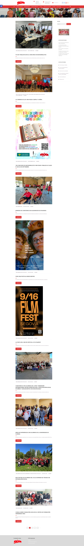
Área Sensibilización (19, 50)
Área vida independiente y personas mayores (29, 473)
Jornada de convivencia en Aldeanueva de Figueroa (31, 210)
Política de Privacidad (31, 543)
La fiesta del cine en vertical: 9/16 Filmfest (28, 342)
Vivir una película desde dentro (25, 276)
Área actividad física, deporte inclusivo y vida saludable (25, 94)
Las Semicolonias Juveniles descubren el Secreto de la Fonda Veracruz (63, 46)
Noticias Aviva (24, 50)
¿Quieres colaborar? (34, 6)
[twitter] (64, 2)
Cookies (29, 540)
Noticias (41, 6)
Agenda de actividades (47, 6)
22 (37, 527)
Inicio (14, 6)
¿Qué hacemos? (26, 6)
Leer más (18, 61)
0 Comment (36, 50)
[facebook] (62, 2)
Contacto (53, 6)
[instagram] (68, 2)
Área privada (59, 6)
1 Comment (35, 272)
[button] (1, 6)
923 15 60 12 (56, 2)
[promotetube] (66, 2)
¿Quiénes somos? (19, 6)
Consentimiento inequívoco (32, 541)
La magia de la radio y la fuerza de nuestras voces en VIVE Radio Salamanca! (64, 54)
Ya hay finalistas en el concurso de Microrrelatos (31, 54)
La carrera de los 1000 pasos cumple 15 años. (29, 99)
